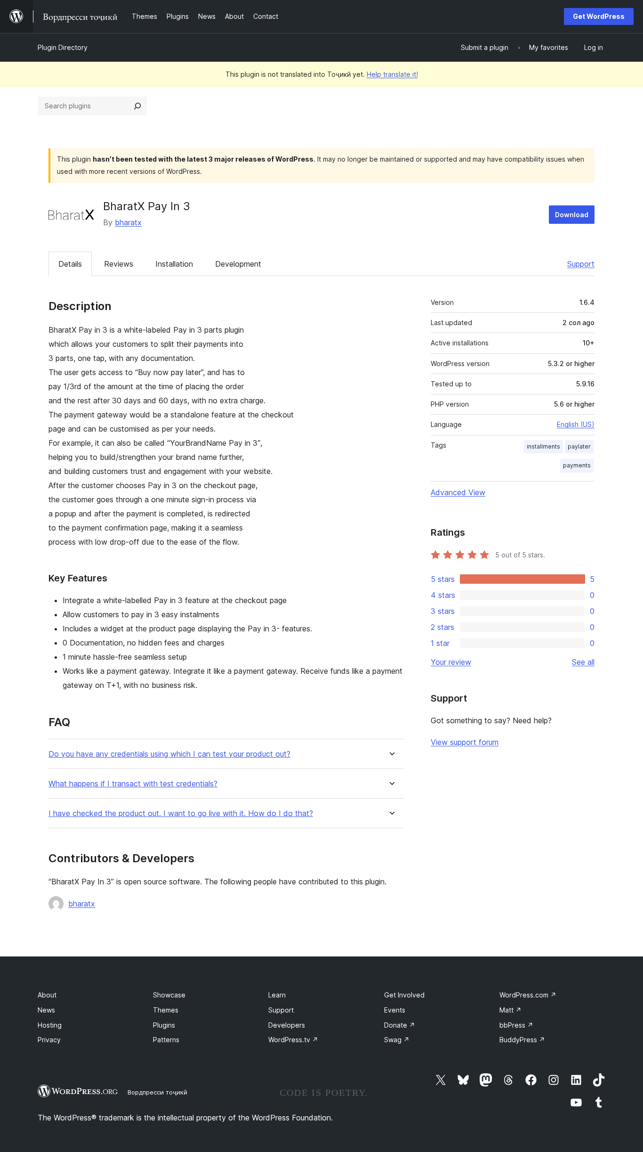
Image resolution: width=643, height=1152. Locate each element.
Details (70, 264)
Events (394, 1010)
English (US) (576, 424)
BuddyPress (522, 1040)
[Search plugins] (137, 106)
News (46, 1010)
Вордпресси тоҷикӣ (157, 1092)
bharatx (128, 222)
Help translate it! (392, 74)
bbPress (516, 1025)
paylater (579, 446)
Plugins (164, 1025)
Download (571, 215)
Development (238, 264)
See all (583, 662)
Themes (165, 1010)
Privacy (49, 1040)
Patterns (166, 1040)
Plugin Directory (63, 47)
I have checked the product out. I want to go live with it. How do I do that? (180, 813)
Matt (510, 1010)
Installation (174, 264)
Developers (286, 1025)
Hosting (50, 1025)
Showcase (169, 995)
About (47, 995)
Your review (451, 662)
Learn (277, 995)
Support (581, 264)
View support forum (464, 742)
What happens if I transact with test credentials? (132, 783)
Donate (399, 1025)
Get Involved (404, 995)
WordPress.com (527, 995)
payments (577, 465)
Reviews (118, 264)
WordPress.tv (293, 1040)
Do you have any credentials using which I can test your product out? (169, 754)
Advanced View (458, 492)
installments (543, 446)
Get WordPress (599, 16)
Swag (397, 1040)
